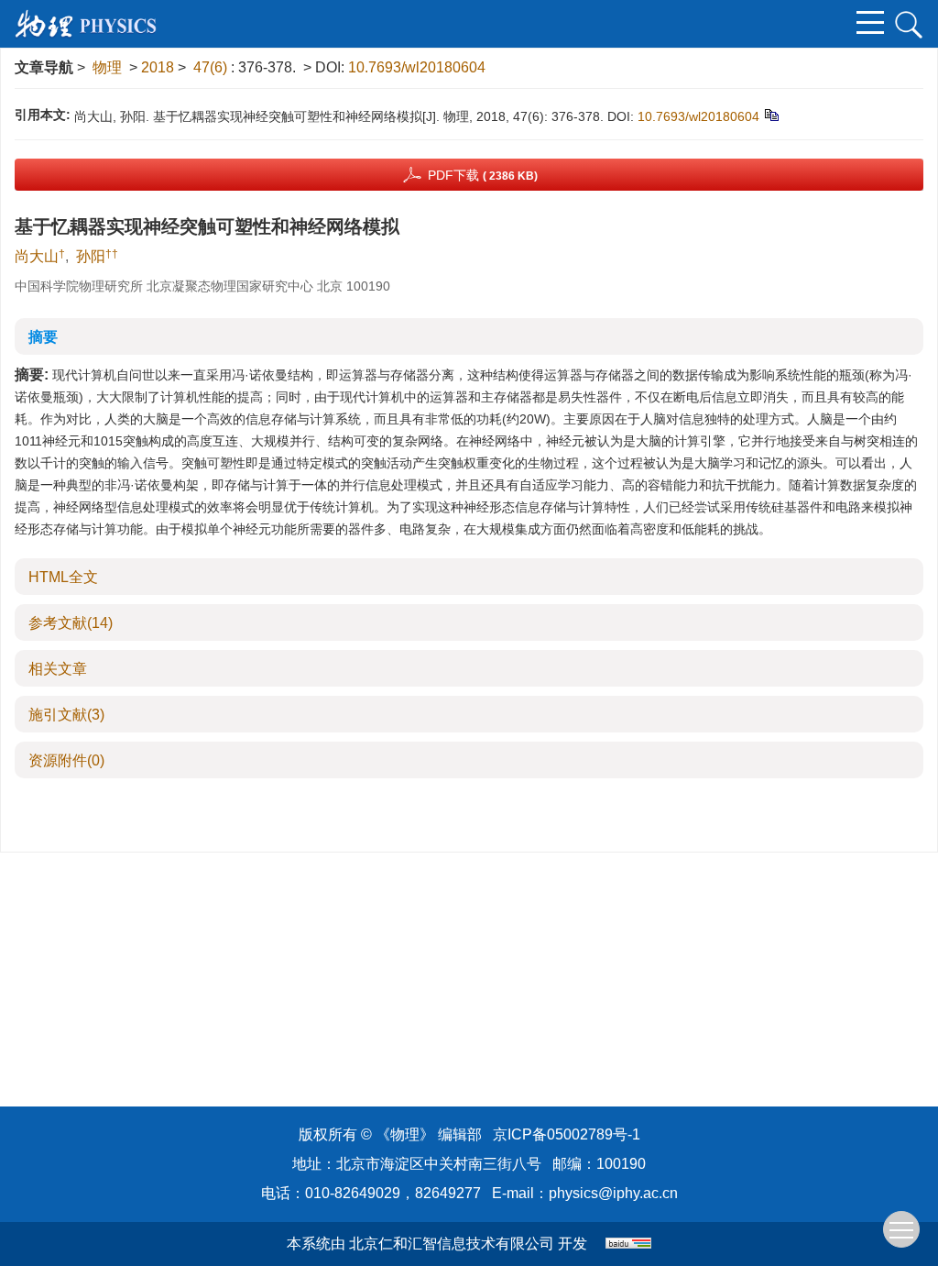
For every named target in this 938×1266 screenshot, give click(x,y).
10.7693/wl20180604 (416, 67)
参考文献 (70, 623)
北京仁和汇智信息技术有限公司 (451, 1243)
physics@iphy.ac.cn (613, 1193)
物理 (107, 67)
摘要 (43, 337)
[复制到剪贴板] (770, 114)
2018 (157, 67)
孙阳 (90, 256)
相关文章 (57, 669)
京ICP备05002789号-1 (566, 1134)
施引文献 (66, 714)
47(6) (212, 67)
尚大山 (37, 256)
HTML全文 (63, 577)
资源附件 (66, 760)
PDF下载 (483, 175)
